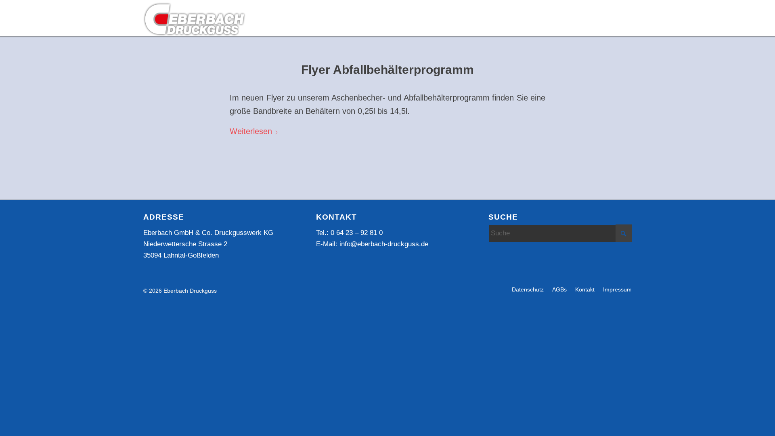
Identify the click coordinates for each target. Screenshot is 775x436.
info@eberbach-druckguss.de (383, 244)
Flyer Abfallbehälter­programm (387, 69)
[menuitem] (360, 18)
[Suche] (625, 25)
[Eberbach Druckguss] (194, 18)
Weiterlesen (251, 131)
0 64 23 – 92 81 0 (357, 233)
